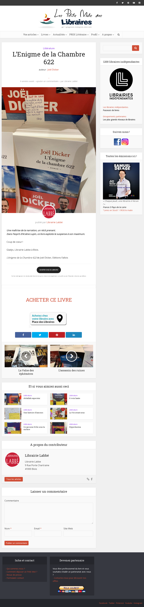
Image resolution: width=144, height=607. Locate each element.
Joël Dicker (53, 69)
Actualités (59, 34)
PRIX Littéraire (77, 34)
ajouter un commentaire (47, 81)
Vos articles (29, 34)
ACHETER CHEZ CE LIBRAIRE (49, 270)
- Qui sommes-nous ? (15, 568)
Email (37, 528)
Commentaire (11, 500)
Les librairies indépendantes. (116, 107)
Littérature (49, 48)
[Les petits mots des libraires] (72, 18)
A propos (107, 34)
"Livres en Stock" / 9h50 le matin (118, 210)
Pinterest (120, 603)
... (49, 77)
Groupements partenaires (114, 116)
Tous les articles (13, 479)
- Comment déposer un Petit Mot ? (21, 571)
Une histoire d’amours (33, 412)
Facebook (103, 603)
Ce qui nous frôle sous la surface (34, 428)
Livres (44, 34)
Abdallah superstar (31, 398)
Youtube (128, 603)
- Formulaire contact (14, 578)
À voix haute (74, 398)
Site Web (68, 528)
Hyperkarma (75, 427)
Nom (8, 528)
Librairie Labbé (70, 81)
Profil (94, 34)
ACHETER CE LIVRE (49, 299)
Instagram (138, 603)
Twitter (112, 603)
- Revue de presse (13, 574)
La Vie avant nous (77, 412)
